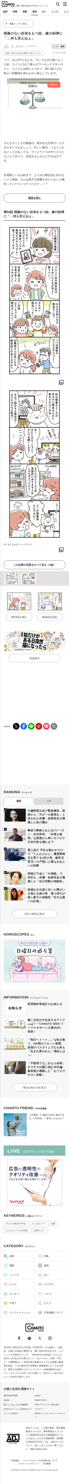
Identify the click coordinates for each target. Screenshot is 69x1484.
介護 (53, 1223)
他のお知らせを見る (34, 1087)
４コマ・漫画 (58, 46)
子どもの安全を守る (16, 1223)
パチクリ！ (40, 1409)
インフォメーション (20, 1312)
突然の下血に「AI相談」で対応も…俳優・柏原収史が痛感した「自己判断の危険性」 (46, 877)
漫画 (34, 11)
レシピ (55, 11)
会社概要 (47, 1463)
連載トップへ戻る (18, 23)
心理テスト (39, 1230)
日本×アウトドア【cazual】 (47, 1404)
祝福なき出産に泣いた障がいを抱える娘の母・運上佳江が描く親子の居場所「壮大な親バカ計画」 (46, 895)
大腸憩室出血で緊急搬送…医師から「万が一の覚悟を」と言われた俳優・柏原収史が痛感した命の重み (46, 816)
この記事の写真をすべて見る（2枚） (34, 564)
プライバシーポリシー (29, 1463)
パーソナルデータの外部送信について (40, 1460)
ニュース (14, 1274)
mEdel (6, 1400)
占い (44, 11)
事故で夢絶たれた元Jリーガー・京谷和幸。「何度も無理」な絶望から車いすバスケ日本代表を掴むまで (46, 836)
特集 (15, 11)
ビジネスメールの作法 (17, 1230)
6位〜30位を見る (35, 913)
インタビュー (38, 1223)
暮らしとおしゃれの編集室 (16, 1404)
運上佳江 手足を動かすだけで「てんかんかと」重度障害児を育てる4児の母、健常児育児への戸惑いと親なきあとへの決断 (46, 857)
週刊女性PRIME (11, 1395)
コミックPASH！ (11, 1413)
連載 (25, 11)
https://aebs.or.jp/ (38, 1449)
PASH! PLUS (40, 1400)
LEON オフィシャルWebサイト (18, 1409)
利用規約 (15, 1460)
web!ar (38, 1395)
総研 (5, 11)
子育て (13, 1303)
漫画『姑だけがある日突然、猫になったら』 (24, 53)
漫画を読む (34, 197)
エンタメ (14, 1293)
